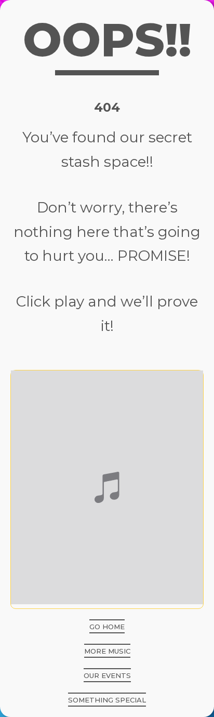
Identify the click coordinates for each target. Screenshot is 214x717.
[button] (107, 626)
